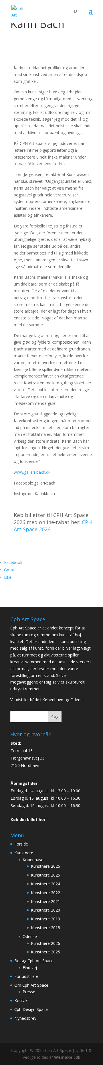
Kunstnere (23, 852)
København (33, 859)
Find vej (30, 967)
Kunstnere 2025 (45, 875)
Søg (54, 716)
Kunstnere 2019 (45, 919)
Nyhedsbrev (25, 1018)
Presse (29, 991)
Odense (30, 936)
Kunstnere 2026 (45, 866)
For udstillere (26, 976)
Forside (21, 844)
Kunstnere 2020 (45, 910)
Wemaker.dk (67, 1057)
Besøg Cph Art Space (34, 960)
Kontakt (21, 1000)
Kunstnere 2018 (45, 927)
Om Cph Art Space (31, 985)
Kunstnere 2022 (45, 892)
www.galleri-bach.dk (32, 472)
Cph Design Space (31, 1009)
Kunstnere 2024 (45, 884)
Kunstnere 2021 (45, 901)
